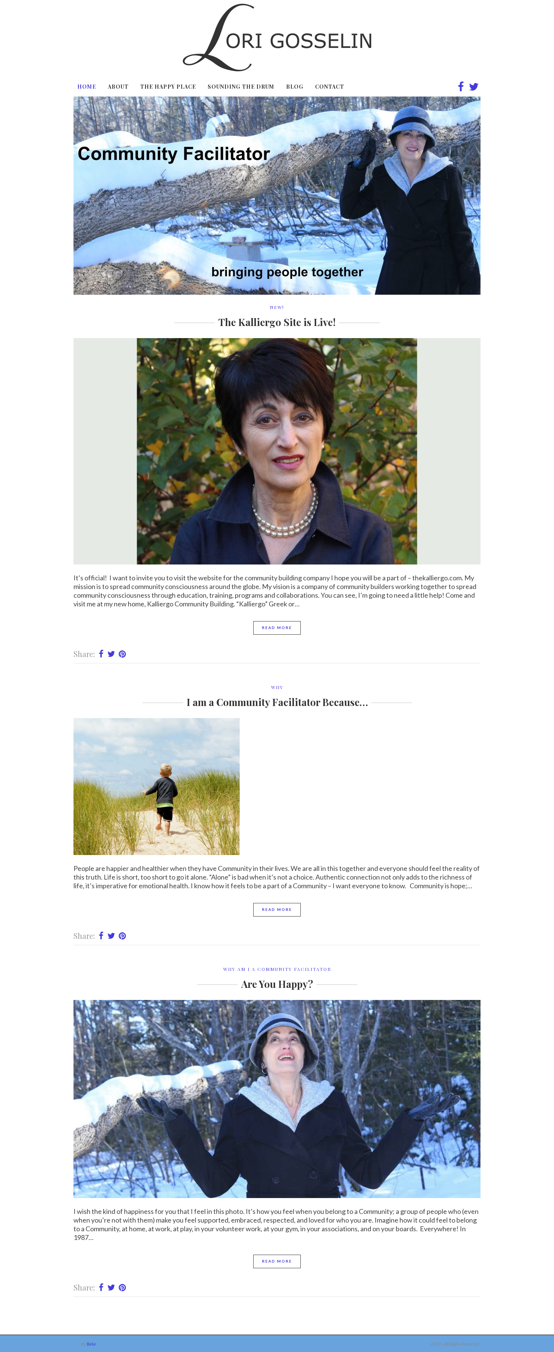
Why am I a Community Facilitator (277, 969)
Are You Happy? (277, 984)
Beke (91, 1344)
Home (86, 86)
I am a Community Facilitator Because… (277, 702)
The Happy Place (168, 86)
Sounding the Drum (241, 86)
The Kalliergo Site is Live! (277, 322)
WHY (277, 687)
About (118, 86)
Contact (329, 86)
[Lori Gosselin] (277, 68)
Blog (294, 86)
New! (277, 307)
